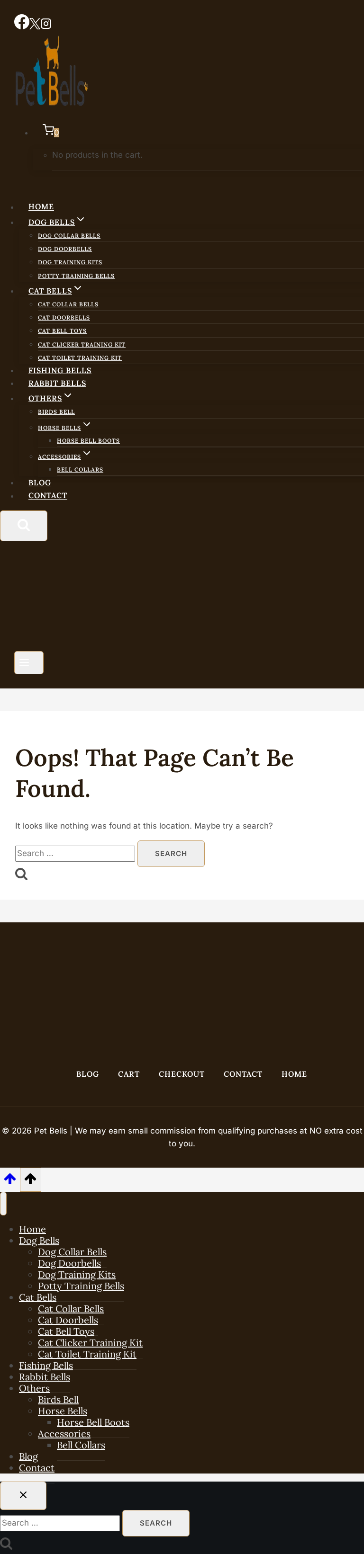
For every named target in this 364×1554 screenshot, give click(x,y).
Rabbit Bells (57, 383)
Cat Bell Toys (62, 330)
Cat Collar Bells (68, 304)
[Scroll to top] (10, 1181)
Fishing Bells (59, 370)
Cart (129, 1074)
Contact (47, 495)
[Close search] (23, 1496)
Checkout (182, 1074)
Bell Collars (80, 469)
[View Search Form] (23, 525)
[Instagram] (46, 26)
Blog (39, 482)
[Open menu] (29, 662)
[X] (34, 26)
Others (34, 1388)
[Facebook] (21, 26)
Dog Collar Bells (69, 235)
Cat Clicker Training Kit (82, 344)
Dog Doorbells (65, 248)
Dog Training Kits (70, 262)
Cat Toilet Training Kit (80, 357)
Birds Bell (56, 411)
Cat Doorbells (64, 317)
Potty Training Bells (76, 275)
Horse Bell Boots (88, 440)
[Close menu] (3, 1203)
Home (41, 207)
